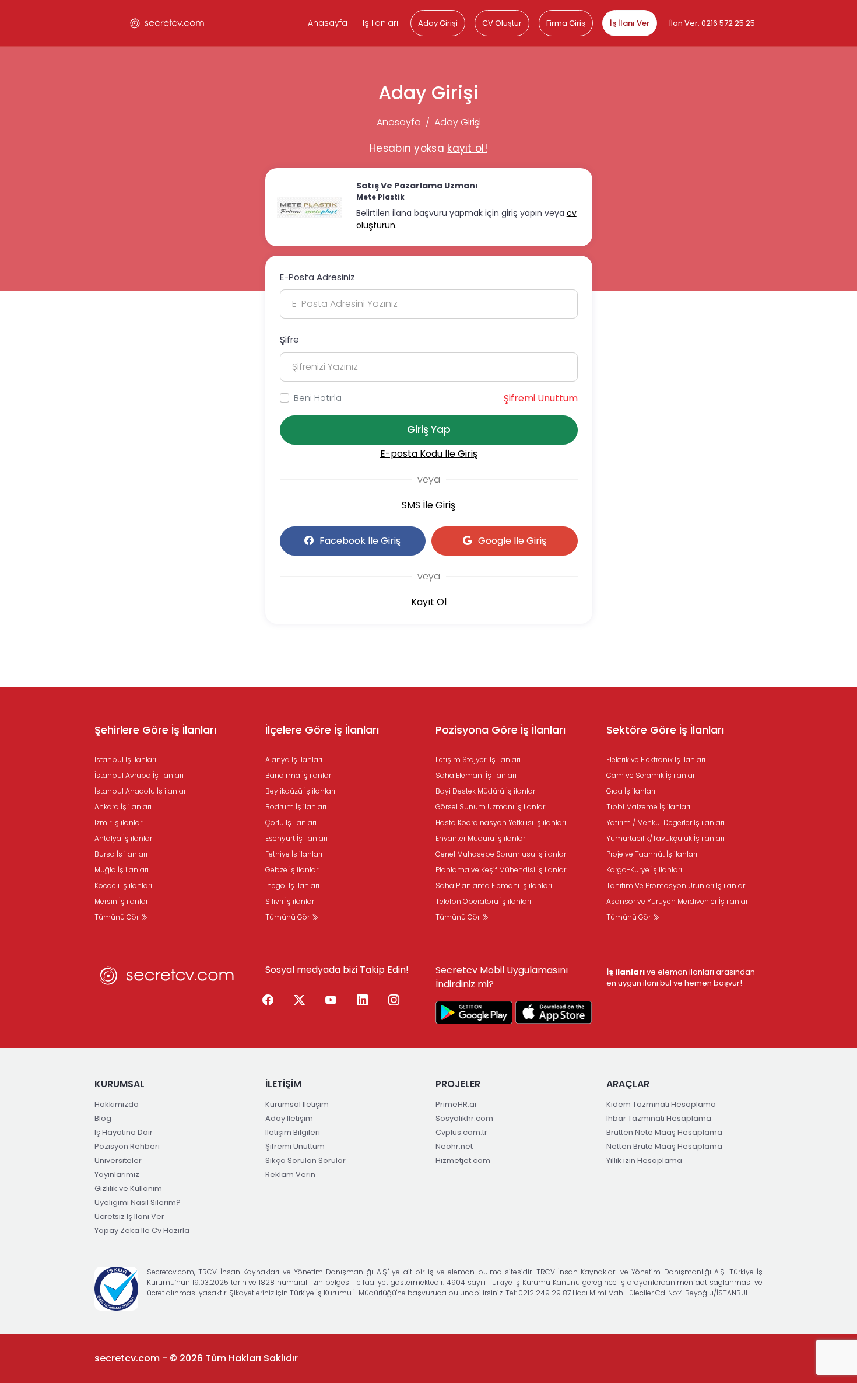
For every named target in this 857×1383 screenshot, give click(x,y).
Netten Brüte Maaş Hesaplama (664, 1146)
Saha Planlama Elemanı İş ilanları (493, 885)
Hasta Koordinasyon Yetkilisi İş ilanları (500, 822)
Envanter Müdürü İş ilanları (481, 838)
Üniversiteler (118, 1160)
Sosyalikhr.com (464, 1118)
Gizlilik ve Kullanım (128, 1188)
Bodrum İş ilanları (295, 807)
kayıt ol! (467, 148)
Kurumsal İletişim (297, 1104)
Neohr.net (454, 1146)
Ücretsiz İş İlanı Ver (129, 1216)
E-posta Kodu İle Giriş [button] (428, 453)
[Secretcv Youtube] (331, 1000)
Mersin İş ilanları (122, 901)
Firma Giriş (565, 23)
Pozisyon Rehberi (127, 1146)
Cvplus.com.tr (461, 1132)
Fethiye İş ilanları (293, 854)
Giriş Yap (429, 429)
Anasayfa (327, 23)
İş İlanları (380, 23)
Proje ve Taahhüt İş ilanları (651, 854)
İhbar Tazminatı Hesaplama (658, 1118)
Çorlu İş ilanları (291, 822)
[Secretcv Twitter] (299, 1000)
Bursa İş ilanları (120, 854)
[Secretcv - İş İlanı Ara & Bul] (473, 1012)
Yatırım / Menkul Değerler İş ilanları (665, 822)
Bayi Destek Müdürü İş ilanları (486, 791)
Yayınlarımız (116, 1174)
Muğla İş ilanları (121, 870)
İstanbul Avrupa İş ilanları (139, 775)
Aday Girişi (438, 23)
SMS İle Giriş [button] (428, 505)
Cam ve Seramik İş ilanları (651, 775)
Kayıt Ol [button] (429, 602)
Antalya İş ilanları (124, 838)
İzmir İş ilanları (119, 822)
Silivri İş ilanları (290, 901)
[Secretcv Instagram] (394, 1000)
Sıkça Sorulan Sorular (305, 1160)
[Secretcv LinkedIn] (362, 1000)
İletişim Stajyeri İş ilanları (478, 759)
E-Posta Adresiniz (317, 277)
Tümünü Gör (117, 917)
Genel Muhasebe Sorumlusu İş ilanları (501, 854)
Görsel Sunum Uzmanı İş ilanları (491, 807)
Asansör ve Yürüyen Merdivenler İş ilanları (678, 901)
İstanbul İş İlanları (125, 759)
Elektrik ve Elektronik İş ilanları (655, 759)
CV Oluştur (502, 23)
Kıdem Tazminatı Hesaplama (661, 1104)
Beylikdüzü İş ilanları (300, 791)
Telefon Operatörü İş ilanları (483, 901)
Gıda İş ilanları (630, 791)
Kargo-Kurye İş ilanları (644, 870)
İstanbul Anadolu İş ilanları (141, 791)
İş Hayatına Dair (123, 1132)
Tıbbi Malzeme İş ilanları (648, 807)
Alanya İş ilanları (293, 759)
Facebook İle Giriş (360, 540)
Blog (102, 1118)
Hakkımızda (116, 1104)
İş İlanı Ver (629, 23)
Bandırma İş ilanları (299, 775)
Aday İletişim (289, 1118)
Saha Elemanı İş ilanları (476, 775)
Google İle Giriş (512, 540)
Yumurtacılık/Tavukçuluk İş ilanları (665, 838)
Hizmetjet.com (462, 1160)
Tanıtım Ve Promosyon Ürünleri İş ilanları (676, 885)
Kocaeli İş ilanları (123, 885)
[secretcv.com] (167, 23)
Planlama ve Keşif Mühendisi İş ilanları (501, 870)
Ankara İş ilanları (123, 807)
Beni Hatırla (318, 398)
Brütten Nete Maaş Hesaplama (664, 1132)
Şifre (289, 339)
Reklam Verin (290, 1174)
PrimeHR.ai (455, 1104)
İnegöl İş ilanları (292, 885)
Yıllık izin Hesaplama (644, 1160)
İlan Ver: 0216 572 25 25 (712, 23)
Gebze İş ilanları (292, 870)
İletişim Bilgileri (292, 1132)
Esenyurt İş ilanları (296, 838)
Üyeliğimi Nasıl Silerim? (137, 1202)
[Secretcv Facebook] (268, 1000)
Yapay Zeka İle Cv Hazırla (141, 1230)
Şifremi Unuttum (541, 398)
